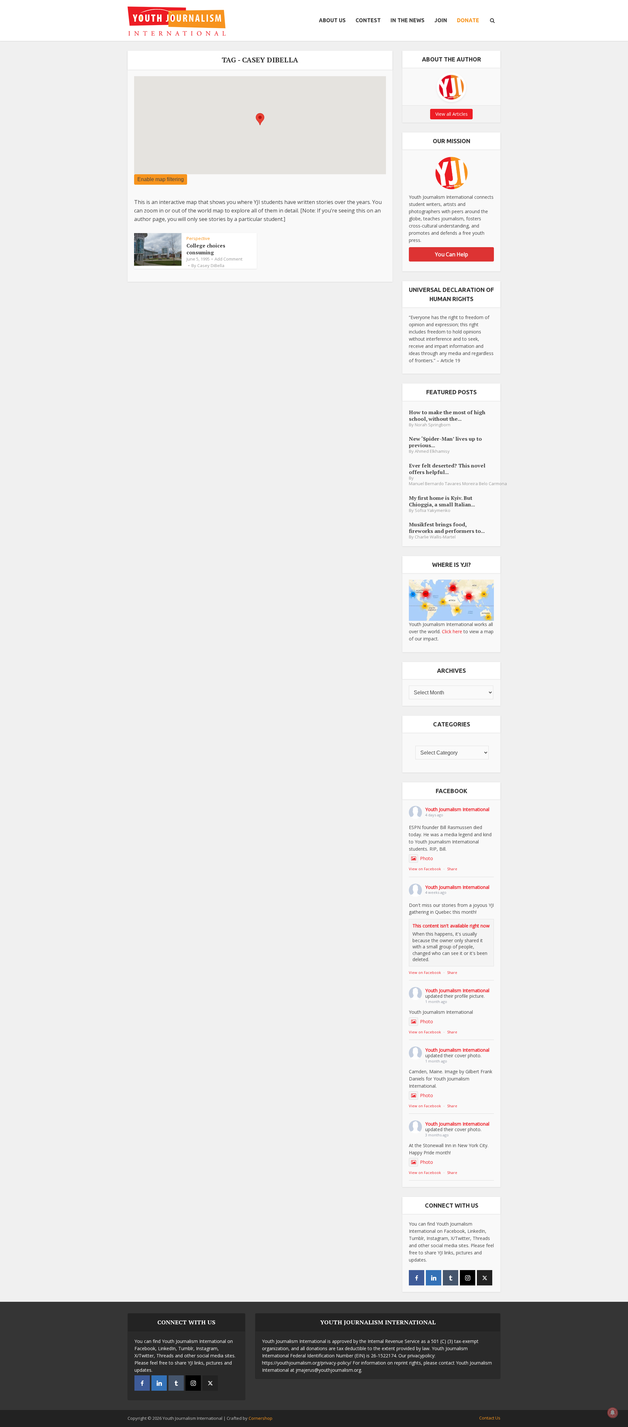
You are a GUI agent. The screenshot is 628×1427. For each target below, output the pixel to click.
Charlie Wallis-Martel (435, 537)
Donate (468, 20)
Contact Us (489, 1418)
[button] (260, 119)
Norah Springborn (432, 425)
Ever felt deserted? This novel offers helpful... (447, 468)
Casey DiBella (210, 265)
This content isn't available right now (451, 926)
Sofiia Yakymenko (432, 510)
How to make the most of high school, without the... (447, 415)
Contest (368, 20)
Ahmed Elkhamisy (432, 451)
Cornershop (260, 1418)
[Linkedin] (433, 1277)
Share (452, 868)
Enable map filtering (160, 179)
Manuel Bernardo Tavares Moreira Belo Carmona (458, 483)
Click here (452, 631)
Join (440, 20)
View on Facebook (425, 868)
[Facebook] (416, 1277)
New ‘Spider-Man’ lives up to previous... (445, 442)
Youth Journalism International (457, 809)
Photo (426, 858)
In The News (408, 20)
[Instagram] (467, 1277)
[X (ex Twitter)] (484, 1277)
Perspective (198, 238)
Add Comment (228, 259)
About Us (332, 20)
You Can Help (451, 254)
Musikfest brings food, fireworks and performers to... (447, 527)
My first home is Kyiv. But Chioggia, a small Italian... (442, 501)
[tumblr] (450, 1277)
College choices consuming (205, 248)
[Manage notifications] (612, 1412)
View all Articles (451, 114)
